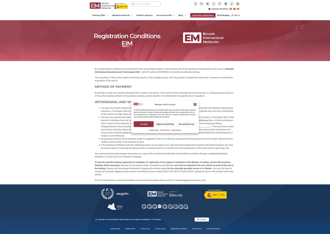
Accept (143, 124)
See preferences (186, 124)
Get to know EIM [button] (164, 15)
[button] (195, 104)
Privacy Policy (165, 130)
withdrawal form (205, 120)
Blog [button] (180, 15)
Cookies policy (154, 130)
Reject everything (165, 124)
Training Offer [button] (98, 15)
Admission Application (202, 15)
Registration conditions (179, 229)
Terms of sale (196, 229)
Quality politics (160, 229)
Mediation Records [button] (121, 15)
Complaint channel (213, 229)
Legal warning (176, 130)
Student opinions (144, 15)
